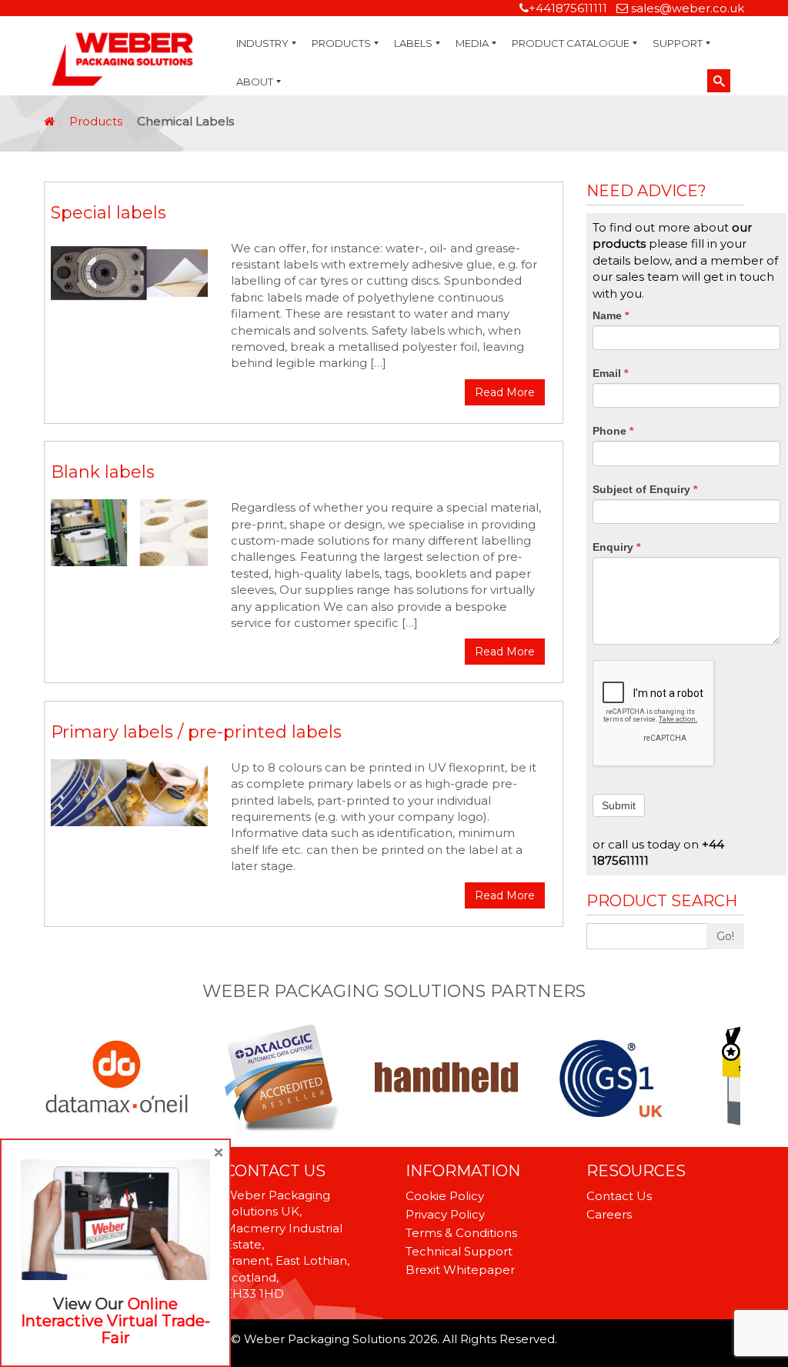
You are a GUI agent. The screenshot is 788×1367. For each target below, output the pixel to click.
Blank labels (103, 472)
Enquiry (616, 547)
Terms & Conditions (461, 1232)
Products (95, 121)
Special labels (108, 212)
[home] (49, 121)
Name (611, 315)
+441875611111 (568, 8)
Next (735, 1077)
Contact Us (619, 1196)
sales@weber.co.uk (687, 8)
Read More (505, 392)
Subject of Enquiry (645, 489)
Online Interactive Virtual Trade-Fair (115, 1321)
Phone (613, 431)
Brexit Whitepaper (460, 1269)
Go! (725, 936)
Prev (52, 1077)
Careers (609, 1214)
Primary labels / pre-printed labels (196, 732)
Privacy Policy (445, 1214)
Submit (619, 805)
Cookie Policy (445, 1196)
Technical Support (459, 1251)
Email (610, 373)
